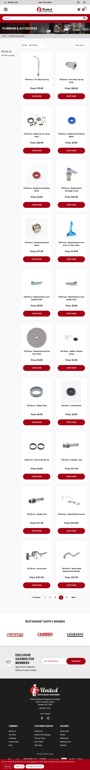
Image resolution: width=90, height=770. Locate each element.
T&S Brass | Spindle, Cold (71, 460)
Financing (12, 738)
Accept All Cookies (34, 766)
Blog (10, 745)
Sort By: (24, 45)
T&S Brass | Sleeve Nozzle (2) (36, 460)
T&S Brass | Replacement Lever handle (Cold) (36, 298)
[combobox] (45, 18)
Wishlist (63, 745)
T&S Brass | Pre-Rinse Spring (37, 79)
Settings (7, 766)
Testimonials (14, 742)
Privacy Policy (39, 738)
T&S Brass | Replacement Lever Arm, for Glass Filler (71, 244)
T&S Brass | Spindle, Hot (37, 514)
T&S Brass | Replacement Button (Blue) (71, 135)
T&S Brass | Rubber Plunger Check (71, 352)
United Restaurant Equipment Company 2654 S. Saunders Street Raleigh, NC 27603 (45, 702)
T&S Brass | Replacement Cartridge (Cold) (71, 189)
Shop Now (36, 96)
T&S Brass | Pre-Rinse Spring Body (71, 80)
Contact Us (38, 731)
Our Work (12, 735)
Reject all (19, 766)
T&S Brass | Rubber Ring (37, 406)
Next (74, 597)
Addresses (64, 738)
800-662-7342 (12, 2)
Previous (36, 597)
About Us (12, 731)
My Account (64, 731)
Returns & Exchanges (42, 735)
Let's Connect (45, 714)
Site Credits (39, 742)
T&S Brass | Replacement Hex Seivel (36, 244)
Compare (35, 66)
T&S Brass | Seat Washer (71, 406)
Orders (62, 735)
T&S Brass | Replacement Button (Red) (36, 189)
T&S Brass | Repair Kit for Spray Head (37, 135)
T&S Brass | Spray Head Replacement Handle (71, 570)
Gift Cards (38, 745)
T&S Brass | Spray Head (36, 569)
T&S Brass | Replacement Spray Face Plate (37, 352)
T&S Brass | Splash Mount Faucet (71, 514)
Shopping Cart (65, 742)
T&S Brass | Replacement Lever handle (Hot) (71, 298)
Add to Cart (37, 71)
